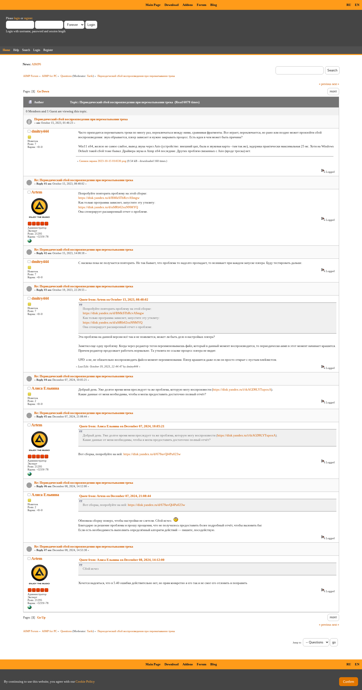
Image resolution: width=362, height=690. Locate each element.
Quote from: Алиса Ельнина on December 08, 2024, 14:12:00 (122, 560)
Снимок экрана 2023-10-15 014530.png (102, 160)
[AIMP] (30, 241)
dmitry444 (40, 131)
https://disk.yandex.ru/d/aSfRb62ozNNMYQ (108, 207)
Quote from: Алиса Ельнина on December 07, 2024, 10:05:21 (122, 426)
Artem (36, 192)
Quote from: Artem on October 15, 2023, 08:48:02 (113, 299)
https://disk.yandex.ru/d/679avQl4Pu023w (152, 454)
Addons (187, 5)
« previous (325, 84)
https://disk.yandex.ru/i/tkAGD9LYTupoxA (242, 389)
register (28, 18)
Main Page (153, 5)
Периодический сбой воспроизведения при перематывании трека (81, 119)
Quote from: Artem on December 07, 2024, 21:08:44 (115, 496)
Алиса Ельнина (45, 388)
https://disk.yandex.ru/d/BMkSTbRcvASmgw (108, 198)
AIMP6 (36, 64)
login (17, 18)
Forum (201, 5)
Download (172, 5)
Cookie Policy (85, 681)
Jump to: (297, 642)
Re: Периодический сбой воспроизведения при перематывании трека (83, 180)
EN (357, 5)
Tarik (90, 75)
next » (335, 84)
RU (348, 5)
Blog (213, 5)
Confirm (348, 682)
